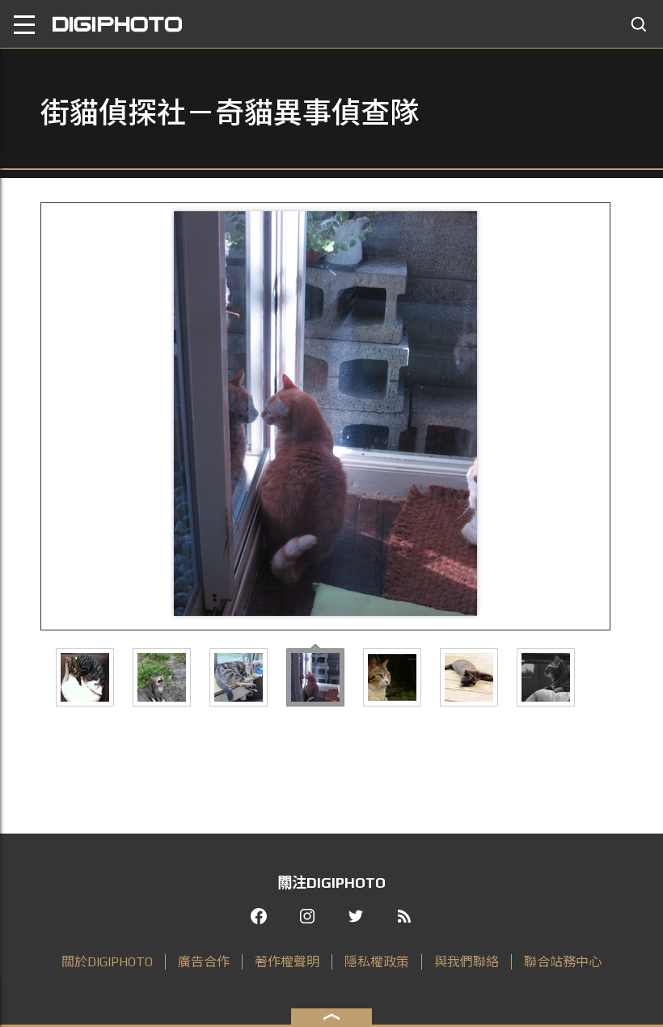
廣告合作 (204, 962)
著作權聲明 (287, 962)
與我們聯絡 (466, 962)
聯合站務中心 (563, 962)
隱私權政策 (376, 962)
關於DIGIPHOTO (107, 962)
